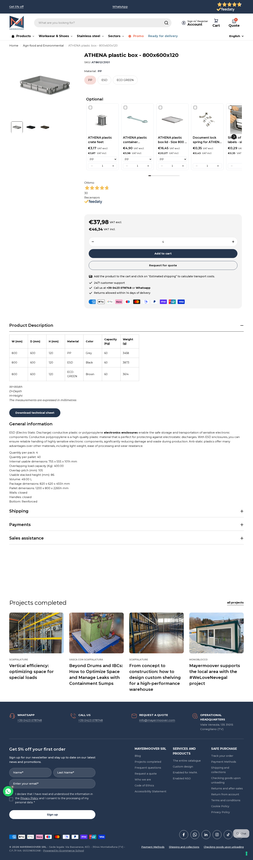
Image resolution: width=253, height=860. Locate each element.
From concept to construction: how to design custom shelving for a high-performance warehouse (155, 677)
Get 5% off (16, 6)
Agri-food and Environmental (43, 45)
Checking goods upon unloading (224, 846)
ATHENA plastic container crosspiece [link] (135, 140)
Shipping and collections (184, 846)
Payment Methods (152, 846)
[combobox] (103, 22)
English (234, 36)
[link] (102, 119)
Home (13, 45)
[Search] (166, 23)
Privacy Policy (29, 798)
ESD (104, 80)
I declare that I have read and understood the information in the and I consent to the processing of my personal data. (54, 798)
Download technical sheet (34, 412)
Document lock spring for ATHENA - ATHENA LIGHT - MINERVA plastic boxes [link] (207, 140)
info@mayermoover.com (157, 720)
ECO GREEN (125, 80)
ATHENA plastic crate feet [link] (100, 140)
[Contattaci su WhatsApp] (8, 791)
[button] (92, 165)
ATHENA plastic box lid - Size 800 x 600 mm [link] (172, 140)
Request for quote (163, 265)
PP (90, 80)
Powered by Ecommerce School (63, 850)
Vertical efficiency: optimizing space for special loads (31, 671)
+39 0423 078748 (29, 720)
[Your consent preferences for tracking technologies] (246, 853)
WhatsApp (120, 6)
